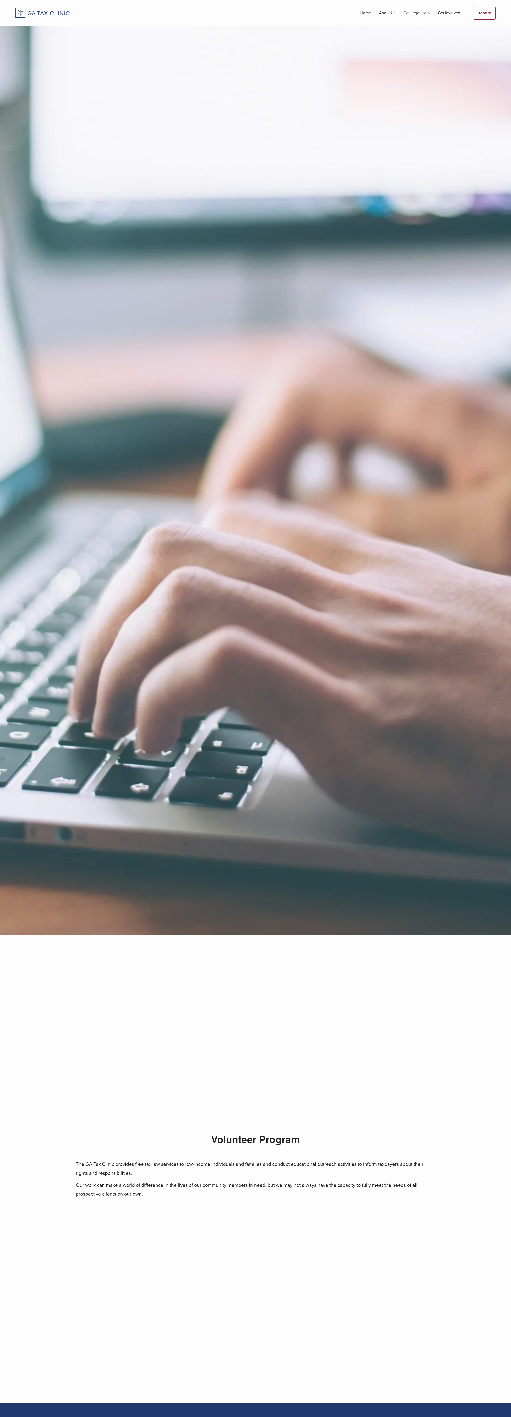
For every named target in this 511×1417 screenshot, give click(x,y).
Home (365, 13)
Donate (484, 12)
